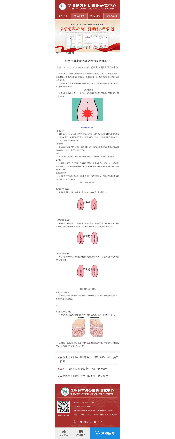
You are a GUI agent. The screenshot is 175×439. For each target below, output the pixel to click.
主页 (58, 53)
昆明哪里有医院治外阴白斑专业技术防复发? (84, 376)
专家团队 (79, 16)
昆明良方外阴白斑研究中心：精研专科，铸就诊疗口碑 (89, 359)
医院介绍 (63, 16)
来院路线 (112, 16)
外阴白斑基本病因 (87, 127)
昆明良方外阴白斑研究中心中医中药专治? (83, 368)
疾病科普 (95, 16)
